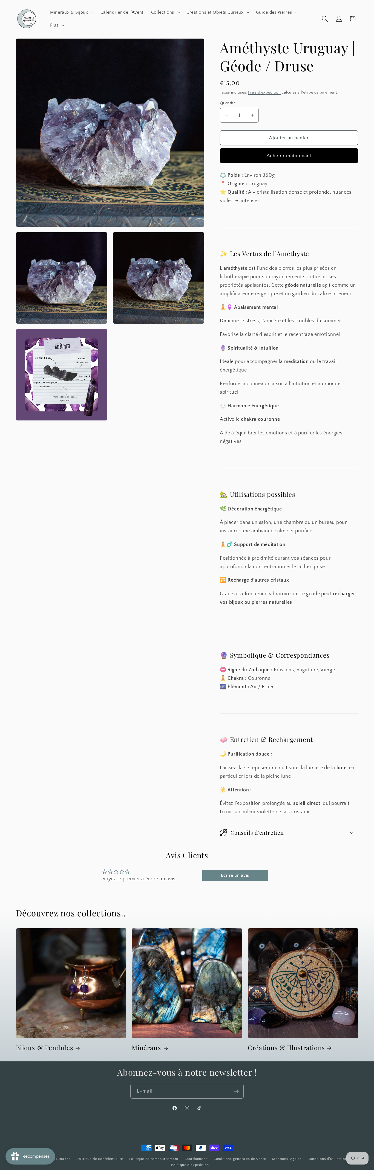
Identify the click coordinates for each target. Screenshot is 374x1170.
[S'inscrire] (236, 1091)
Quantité (228, 103)
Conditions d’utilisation (327, 1159)
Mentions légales (286, 1159)
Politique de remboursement (154, 1159)
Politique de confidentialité (100, 1159)
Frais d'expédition (264, 92)
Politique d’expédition (190, 1165)
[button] (71, 12)
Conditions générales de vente (240, 1159)
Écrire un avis (235, 875)
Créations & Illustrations (286, 1048)
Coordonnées (196, 1159)
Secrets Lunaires (56, 1159)
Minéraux (146, 1048)
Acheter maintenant (289, 155)
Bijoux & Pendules (44, 1048)
